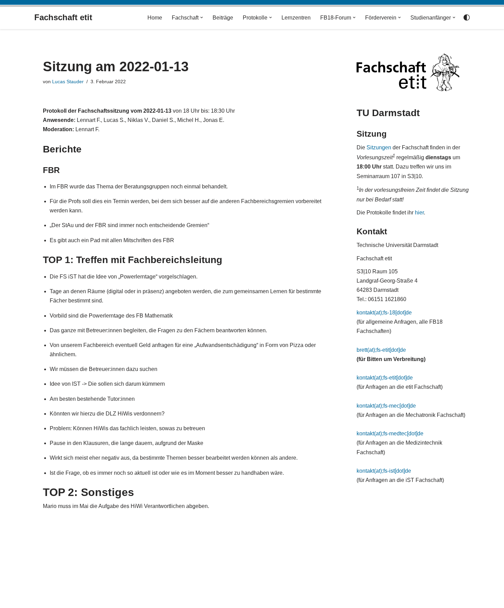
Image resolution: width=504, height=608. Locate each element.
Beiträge (223, 18)
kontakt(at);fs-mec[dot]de (386, 406)
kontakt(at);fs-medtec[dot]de (390, 433)
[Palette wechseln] (467, 17)
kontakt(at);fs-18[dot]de (384, 312)
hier (419, 212)
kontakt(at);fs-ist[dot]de (384, 471)
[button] (201, 17)
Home (154, 18)
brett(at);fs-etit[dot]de (381, 350)
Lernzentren (296, 18)
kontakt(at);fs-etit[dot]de (385, 378)
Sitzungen (379, 147)
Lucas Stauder (68, 81)
